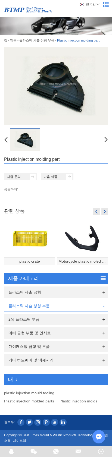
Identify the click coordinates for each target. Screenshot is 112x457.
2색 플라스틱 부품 (23, 319)
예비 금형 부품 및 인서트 (29, 333)
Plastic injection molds (78, 401)
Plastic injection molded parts (29, 401)
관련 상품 (14, 211)
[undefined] (56, 86)
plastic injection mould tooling (29, 393)
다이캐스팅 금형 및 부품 (29, 346)
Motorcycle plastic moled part (83, 261)
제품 (13, 40)
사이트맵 (19, 441)
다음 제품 (50, 177)
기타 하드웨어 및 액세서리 (31, 360)
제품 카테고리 (23, 278)
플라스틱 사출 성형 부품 (36, 40)
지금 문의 (14, 177)
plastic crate (29, 261)
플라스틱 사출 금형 (24, 292)
